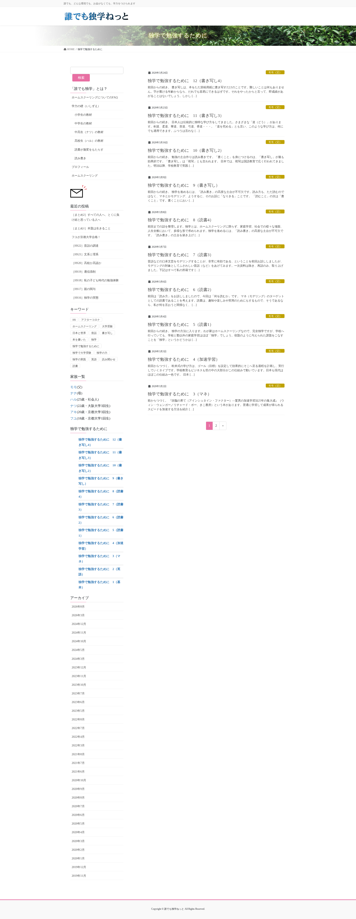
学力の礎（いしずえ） (86, 106)
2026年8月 (78, 606)
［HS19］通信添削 (84, 271)
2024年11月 (79, 632)
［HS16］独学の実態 (85, 297)
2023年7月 (78, 693)
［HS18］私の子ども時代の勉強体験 (95, 280)
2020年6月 (78, 814)
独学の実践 (79, 359)
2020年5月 (78, 823)
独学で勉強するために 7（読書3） (181, 254)
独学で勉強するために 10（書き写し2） (186, 150)
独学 (94, 339)
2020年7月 (78, 806)
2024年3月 (78, 658)
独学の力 (102, 352)
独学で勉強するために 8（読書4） (181, 220)
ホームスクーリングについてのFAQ (95, 97)
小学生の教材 (83, 114)
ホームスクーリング (85, 175)
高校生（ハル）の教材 (89, 140)
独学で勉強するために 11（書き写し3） (186, 115)
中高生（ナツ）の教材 (89, 132)
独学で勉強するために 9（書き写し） (184, 185)
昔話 (94, 333)
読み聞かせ (108, 359)
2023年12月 (79, 667)
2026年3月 (78, 615)
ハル (73, 399)
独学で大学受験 (82, 352)
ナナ (73, 393)
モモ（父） (275, 72)
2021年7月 (78, 763)
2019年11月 (79, 875)
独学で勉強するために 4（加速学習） (184, 359)
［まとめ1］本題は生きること (91, 228)
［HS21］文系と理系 (85, 254)
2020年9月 (78, 789)
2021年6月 (78, 771)
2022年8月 (78, 719)
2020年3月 (78, 841)
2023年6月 (78, 702)
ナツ (73, 406)
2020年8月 (78, 797)
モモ (73, 387)
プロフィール (80, 166)
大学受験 (107, 326)
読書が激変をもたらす (89, 149)
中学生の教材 (83, 123)
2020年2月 (78, 849)
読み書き (80, 158)
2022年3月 (78, 745)
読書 (75, 366)
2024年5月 (78, 650)
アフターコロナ (90, 319)
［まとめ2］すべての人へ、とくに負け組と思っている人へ (95, 217)
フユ (73, 418)
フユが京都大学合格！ (86, 237)
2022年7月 (78, 728)
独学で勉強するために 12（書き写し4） (186, 80)
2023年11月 (79, 676)
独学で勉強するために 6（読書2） (181, 289)
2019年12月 (79, 867)
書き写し (107, 333)
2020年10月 (79, 780)
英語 (94, 359)
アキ (73, 412)
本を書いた (79, 339)
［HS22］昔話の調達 (85, 245)
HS (74, 319)
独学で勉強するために (86, 346)
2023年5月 (78, 710)
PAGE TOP (344, 887)
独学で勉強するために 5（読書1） (181, 324)
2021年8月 (78, 754)
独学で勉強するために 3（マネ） (180, 394)
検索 (81, 77)
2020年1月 (78, 858)
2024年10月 (79, 641)
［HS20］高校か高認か (86, 263)
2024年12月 (79, 624)
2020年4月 (78, 832)
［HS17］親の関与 (84, 289)
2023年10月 (79, 684)
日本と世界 (79, 333)
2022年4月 (78, 736)
